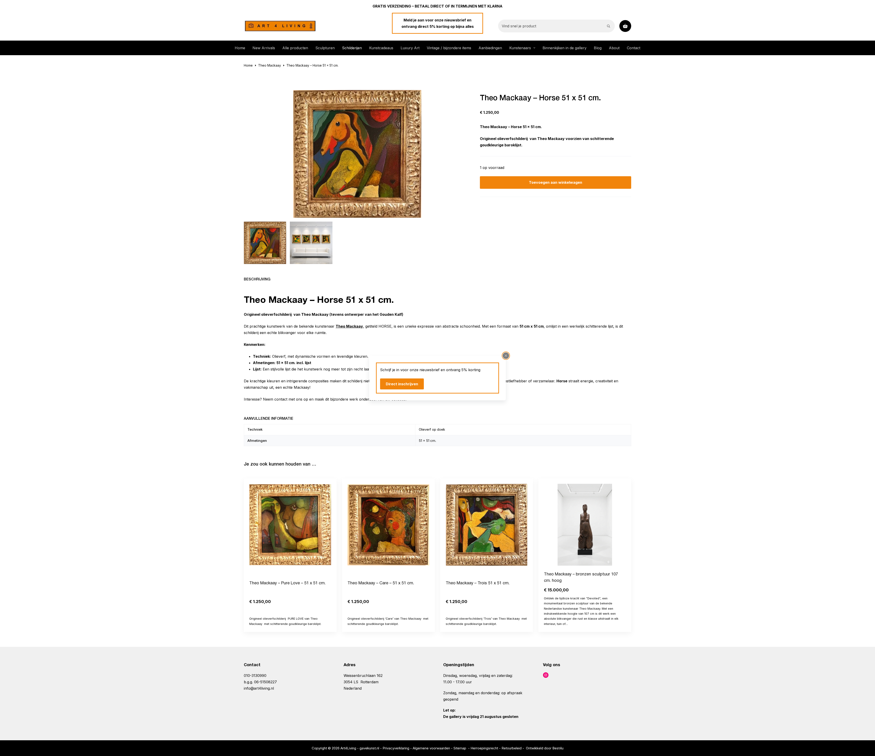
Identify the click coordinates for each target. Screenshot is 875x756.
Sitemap (459, 748)
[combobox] (550, 26)
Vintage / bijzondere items (449, 48)
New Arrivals (263, 48)
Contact (633, 48)
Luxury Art (410, 48)
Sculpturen (325, 48)
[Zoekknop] (608, 26)
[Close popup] (506, 355)
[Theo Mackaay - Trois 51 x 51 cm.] (487, 525)
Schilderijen (352, 48)
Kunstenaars (520, 48)
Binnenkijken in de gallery (565, 48)
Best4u (558, 748)
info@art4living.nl (259, 688)
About (614, 48)
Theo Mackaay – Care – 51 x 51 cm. (380, 583)
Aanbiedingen (490, 48)
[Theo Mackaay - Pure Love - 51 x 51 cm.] (290, 525)
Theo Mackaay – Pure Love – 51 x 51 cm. (287, 583)
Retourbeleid (512, 748)
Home (240, 48)
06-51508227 (265, 682)
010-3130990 (255, 675)
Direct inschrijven (402, 384)
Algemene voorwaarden (431, 748)
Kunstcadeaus (381, 48)
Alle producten (295, 48)
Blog (598, 48)
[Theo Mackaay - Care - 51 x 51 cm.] (388, 525)
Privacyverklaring (396, 748)
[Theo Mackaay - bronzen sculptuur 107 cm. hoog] (585, 525)
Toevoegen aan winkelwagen (555, 182)
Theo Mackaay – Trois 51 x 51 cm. (478, 583)
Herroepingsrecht (484, 748)
